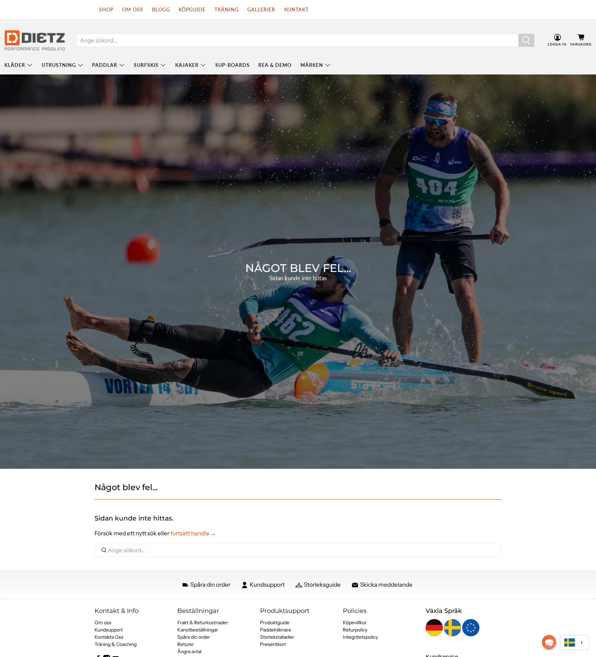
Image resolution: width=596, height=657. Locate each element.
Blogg (161, 9)
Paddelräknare (275, 630)
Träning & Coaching (116, 644)
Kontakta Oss (109, 637)
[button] (549, 642)
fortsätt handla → (193, 533)
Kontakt (296, 9)
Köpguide (192, 9)
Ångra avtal (189, 651)
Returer (185, 644)
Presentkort (273, 644)
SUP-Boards (232, 65)
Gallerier (261, 9)
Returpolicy (355, 630)
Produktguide (274, 622)
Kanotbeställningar (197, 630)
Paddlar (104, 65)
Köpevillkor (355, 622)
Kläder (14, 65)
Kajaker (187, 65)
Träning (227, 9)
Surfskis (146, 65)
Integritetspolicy (360, 637)
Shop (106, 9)
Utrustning (59, 65)
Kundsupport (109, 630)
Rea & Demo (274, 65)
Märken (311, 65)
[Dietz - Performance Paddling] (34, 40)
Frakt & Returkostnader (202, 622)
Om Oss (132, 9)
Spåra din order (193, 637)
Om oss (103, 622)
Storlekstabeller (277, 637)
